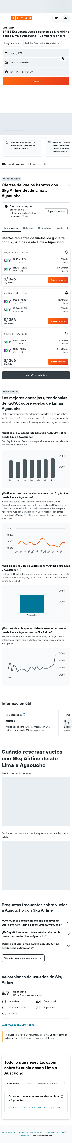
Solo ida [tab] (28, 228)
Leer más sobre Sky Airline (18, 1024)
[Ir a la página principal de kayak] (21, 18)
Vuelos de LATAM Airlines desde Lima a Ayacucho (34, 1107)
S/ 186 (7, 32)
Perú (64, 1132)
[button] (5, 18)
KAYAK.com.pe (8, 1132)
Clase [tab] (28, 1083)
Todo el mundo (36, 1132)
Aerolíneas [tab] (13, 1083)
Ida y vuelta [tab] (11, 228)
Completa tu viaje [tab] (47, 1083)
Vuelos (22, 1132)
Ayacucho (24, 1135)
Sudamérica (52, 1132)
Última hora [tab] (45, 228)
